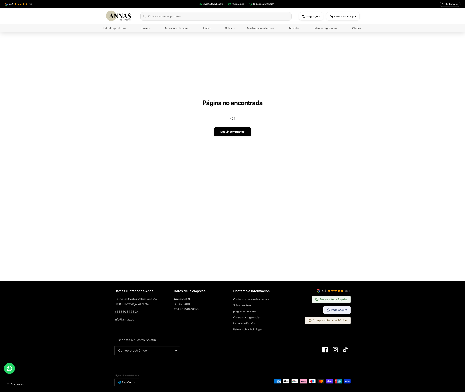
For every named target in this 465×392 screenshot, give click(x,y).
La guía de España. (244, 323)
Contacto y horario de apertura (251, 299)
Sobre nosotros (242, 305)
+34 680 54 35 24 (126, 311)
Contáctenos (451, 4)
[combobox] (218, 16)
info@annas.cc (124, 319)
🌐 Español (125, 382)
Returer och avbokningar (247, 329)
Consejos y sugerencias (246, 317)
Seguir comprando (232, 131)
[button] (119, 28)
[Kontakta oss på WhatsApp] (9, 368)
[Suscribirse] (176, 350)
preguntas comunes (244, 311)
